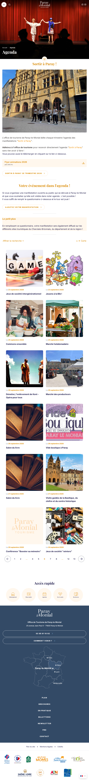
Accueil (4, 47)
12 (68, 559)
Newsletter (44, 723)
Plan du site (30, 747)
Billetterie (44, 717)
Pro (44, 730)
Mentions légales (46, 747)
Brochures (44, 704)
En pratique (44, 711)
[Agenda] (82, 4)
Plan (44, 698)
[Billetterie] (85, 4)
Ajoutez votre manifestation (21, 207)
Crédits (60, 747)
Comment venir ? (43, 641)
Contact (44, 736)
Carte (83, 241)
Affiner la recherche (12, 241)
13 (74, 559)
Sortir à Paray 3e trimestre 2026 (23, 173)
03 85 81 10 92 (43, 633)
